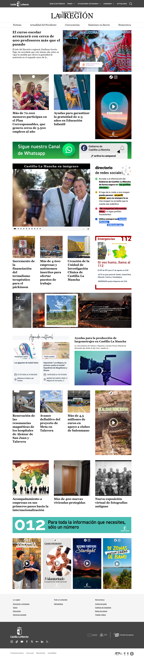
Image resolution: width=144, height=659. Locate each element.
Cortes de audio (101, 604)
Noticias (17, 25)
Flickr (37, 641)
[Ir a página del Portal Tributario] (72, 310)
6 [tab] (29, 228)
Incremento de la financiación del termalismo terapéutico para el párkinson (24, 274)
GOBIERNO (108, 4)
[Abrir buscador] (131, 4)
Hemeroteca (124, 25)
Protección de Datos (17, 653)
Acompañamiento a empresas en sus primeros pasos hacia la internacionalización (30, 504)
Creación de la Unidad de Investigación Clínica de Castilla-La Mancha (78, 270)
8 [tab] (34, 228)
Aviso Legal (30, 653)
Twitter (31, 641)
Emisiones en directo (99, 25)
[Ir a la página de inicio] (19, 3)
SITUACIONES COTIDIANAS (88, 4)
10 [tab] (40, 228)
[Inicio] (39, 632)
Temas (70, 4)
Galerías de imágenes (103, 608)
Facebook (26, 641)
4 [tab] (23, 228)
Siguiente (88, 229)
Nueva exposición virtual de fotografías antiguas (111, 502)
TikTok (16, 641)
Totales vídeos (100, 615)
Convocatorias (72, 25)
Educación (17, 611)
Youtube (21, 641)
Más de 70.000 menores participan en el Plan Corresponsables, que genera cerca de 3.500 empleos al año (30, 122)
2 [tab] (18, 228)
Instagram (11, 641)
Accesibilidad (52, 653)
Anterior (83, 229)
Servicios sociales (19, 615)
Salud (15, 608)
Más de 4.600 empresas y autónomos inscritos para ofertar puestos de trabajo (50, 272)
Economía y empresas (21, 604)
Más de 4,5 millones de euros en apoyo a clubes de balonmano (79, 423)
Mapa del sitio (40, 653)
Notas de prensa (101, 611)
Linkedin (42, 641)
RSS (47, 641)
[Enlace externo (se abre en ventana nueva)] (113, 106)
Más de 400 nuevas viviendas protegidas (69, 500)
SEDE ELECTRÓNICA (57, 4)
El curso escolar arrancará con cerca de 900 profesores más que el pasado (36, 38)
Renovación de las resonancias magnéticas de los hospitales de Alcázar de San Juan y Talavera (24, 428)
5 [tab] (26, 228)
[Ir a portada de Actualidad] (72, 16)
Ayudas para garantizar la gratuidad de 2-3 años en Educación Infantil (72, 118)
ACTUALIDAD (122, 4)
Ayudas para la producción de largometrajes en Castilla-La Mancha (100, 339)
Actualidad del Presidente (43, 25)
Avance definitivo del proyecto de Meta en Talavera (50, 423)
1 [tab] (15, 228)
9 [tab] (37, 228)
